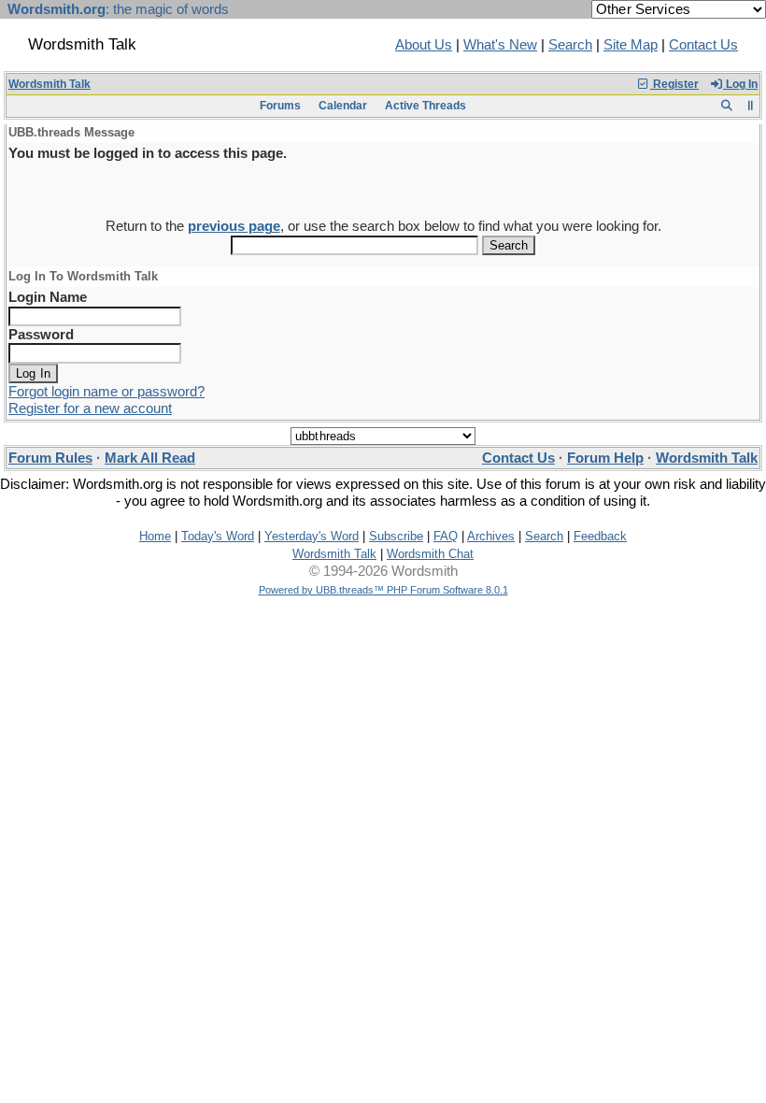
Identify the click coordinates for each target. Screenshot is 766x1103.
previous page (234, 226)
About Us (423, 44)
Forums (280, 105)
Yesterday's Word (311, 536)
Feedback (600, 536)
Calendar (343, 105)
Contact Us (703, 44)
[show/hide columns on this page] (750, 105)
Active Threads (425, 105)
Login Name (47, 297)
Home (155, 536)
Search (570, 44)
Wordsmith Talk (49, 84)
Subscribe (396, 536)
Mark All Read (150, 458)
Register (674, 84)
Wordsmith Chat (430, 554)
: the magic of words (118, 9)
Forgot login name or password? (106, 391)
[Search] (726, 105)
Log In (740, 84)
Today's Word (217, 536)
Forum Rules (50, 458)
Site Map (630, 44)
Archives (491, 536)
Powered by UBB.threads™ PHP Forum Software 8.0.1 (383, 589)
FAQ (445, 536)
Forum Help (605, 458)
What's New (500, 44)
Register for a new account (90, 408)
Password (41, 334)
